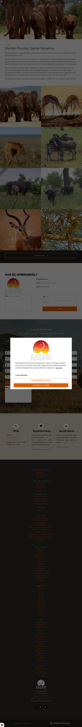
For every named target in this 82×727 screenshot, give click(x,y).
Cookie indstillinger (21, 375)
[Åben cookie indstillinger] (2, 725)
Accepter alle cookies (41, 385)
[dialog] (41, 363)
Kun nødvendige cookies (41, 380)
